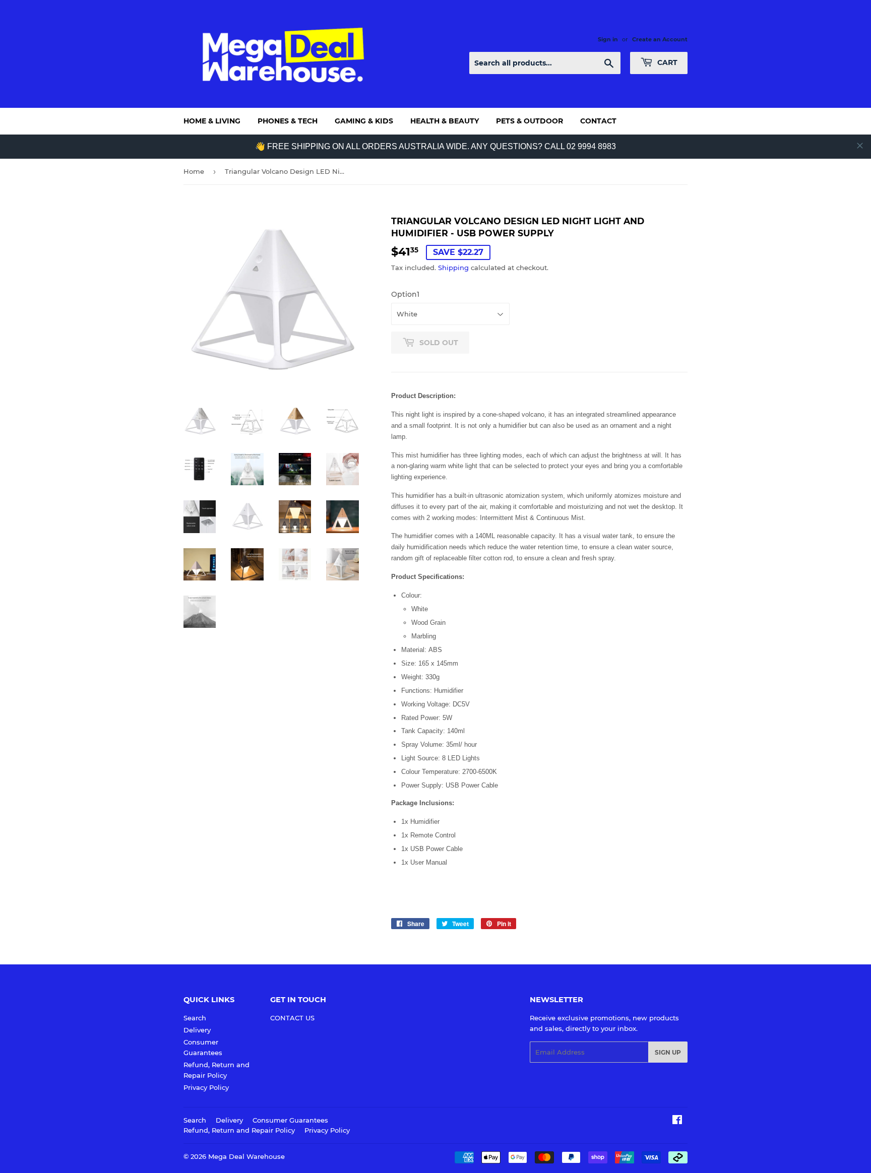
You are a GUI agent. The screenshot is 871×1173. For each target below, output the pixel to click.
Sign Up (668, 1052)
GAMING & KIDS (364, 120)
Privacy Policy (206, 1087)
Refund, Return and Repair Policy (239, 1130)
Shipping (453, 268)
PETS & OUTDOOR (529, 120)
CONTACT (598, 120)
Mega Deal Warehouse (246, 1156)
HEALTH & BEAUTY (444, 120)
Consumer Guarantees (290, 1120)
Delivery (197, 1030)
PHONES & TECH (288, 120)
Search (194, 1018)
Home (193, 171)
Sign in (608, 39)
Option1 (405, 294)
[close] (860, 146)
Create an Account (660, 39)
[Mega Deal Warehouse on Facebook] (677, 1121)
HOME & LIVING (211, 120)
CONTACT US (292, 1018)
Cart (666, 62)
